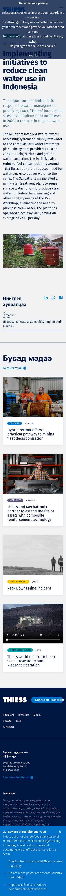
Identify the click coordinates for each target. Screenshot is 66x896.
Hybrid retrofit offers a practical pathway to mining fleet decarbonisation (30, 434)
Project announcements (20, 650)
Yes (31, 55)
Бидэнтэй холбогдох (49, 700)
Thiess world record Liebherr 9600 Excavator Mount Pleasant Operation (31, 661)
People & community (18, 581)
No (35, 55)
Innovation (15, 423)
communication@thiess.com (27, 889)
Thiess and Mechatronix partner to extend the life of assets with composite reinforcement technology (30, 513)
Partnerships (15, 500)
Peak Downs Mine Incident (29, 588)
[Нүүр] (15, 700)
